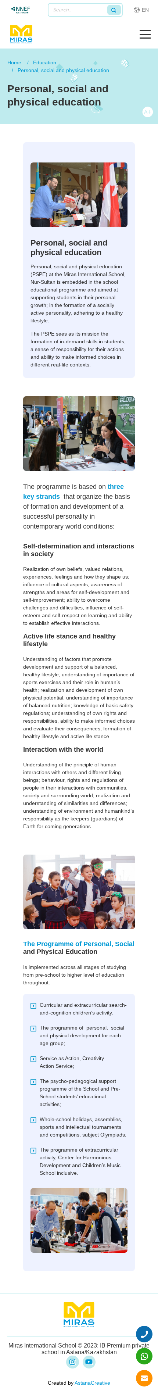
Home (14, 62)
